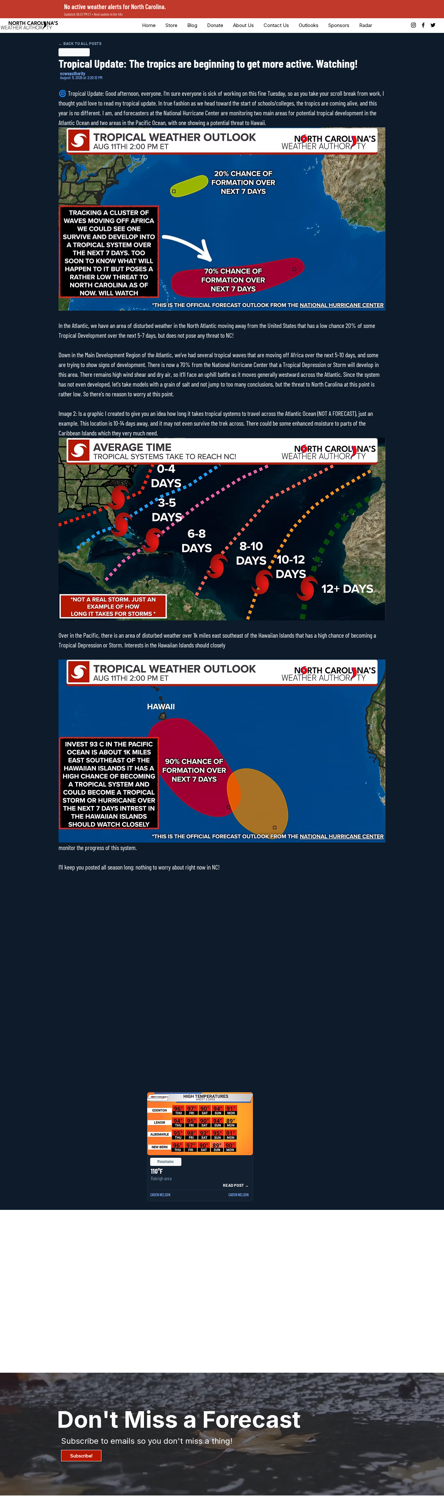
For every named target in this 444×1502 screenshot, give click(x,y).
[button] (215, 25)
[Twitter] (433, 25)
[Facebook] (423, 25)
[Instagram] (413, 25)
